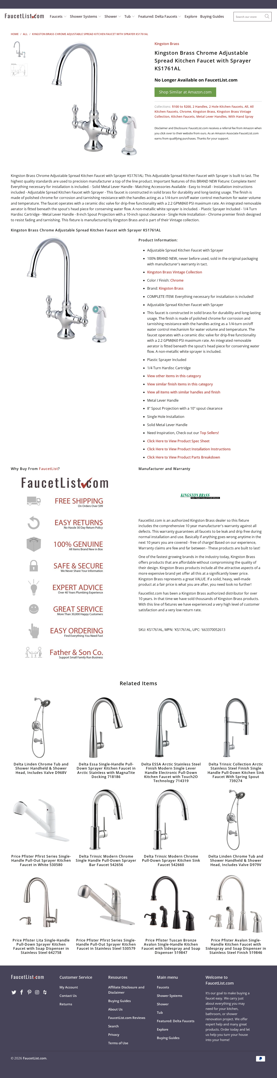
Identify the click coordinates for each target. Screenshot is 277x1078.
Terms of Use (118, 1043)
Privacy (113, 1034)
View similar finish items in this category (180, 384)
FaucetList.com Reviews (126, 1017)
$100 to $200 (181, 106)
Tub (128, 16)
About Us (115, 1009)
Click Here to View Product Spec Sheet (178, 441)
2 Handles (200, 106)
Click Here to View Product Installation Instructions (189, 449)
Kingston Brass (167, 43)
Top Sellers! (209, 432)
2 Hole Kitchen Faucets (226, 106)
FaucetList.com (34, 1058)
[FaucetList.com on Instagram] (37, 992)
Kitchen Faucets (183, 116)
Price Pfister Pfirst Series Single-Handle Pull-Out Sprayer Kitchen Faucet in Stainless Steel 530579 (106, 903)
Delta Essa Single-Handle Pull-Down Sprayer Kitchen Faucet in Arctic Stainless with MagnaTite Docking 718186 (106, 727)
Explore (191, 16)
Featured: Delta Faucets (157, 16)
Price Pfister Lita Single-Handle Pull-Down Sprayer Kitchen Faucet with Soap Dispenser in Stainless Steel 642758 (41, 903)
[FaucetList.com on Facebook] (22, 992)
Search (113, 1026)
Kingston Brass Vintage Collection (174, 272)
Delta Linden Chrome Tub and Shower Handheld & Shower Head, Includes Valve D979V (236, 819)
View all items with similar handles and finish (183, 392)
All (246, 106)
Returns (66, 1004)
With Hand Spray (240, 116)
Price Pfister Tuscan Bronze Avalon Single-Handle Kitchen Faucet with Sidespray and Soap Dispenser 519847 (171, 903)
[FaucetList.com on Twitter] (14, 992)
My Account (69, 987)
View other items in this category (174, 376)
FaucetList (48, 468)
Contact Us (68, 995)
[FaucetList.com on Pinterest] (29, 992)
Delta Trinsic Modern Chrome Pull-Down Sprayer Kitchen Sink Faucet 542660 (171, 819)
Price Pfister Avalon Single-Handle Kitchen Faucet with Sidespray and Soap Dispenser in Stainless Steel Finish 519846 (236, 903)
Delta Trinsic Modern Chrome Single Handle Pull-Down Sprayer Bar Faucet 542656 (106, 819)
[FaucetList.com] (24, 16)
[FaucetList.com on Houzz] (45, 992)
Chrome (185, 111)
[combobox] (253, 16)
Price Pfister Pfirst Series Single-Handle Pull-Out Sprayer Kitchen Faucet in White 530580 (41, 819)
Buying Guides (212, 16)
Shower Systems (84, 16)
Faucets (56, 16)
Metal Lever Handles (211, 116)
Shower (111, 16)
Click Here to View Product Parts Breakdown (183, 457)
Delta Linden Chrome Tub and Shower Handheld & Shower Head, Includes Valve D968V (41, 727)
